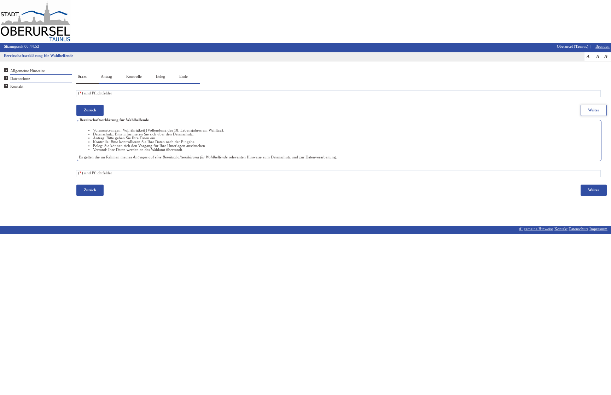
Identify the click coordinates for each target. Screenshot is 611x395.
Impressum (598, 229)
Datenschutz (20, 79)
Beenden (602, 46)
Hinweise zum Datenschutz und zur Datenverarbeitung (291, 157)
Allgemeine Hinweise (27, 71)
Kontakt (16, 86)
